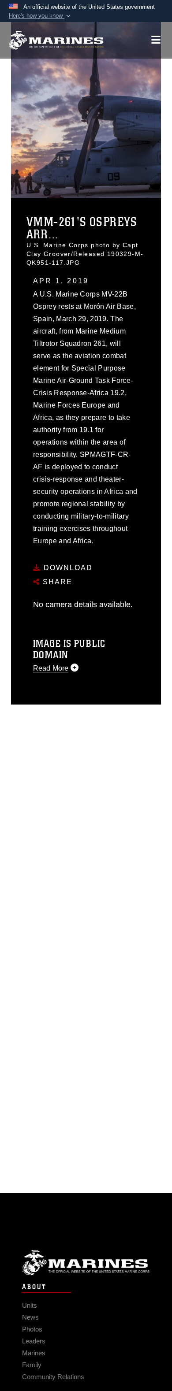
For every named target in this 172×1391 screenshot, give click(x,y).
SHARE (56, 582)
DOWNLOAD (67, 567)
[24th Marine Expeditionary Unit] (56, 40)
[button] (40, 15)
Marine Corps (86, 1262)
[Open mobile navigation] (156, 39)
